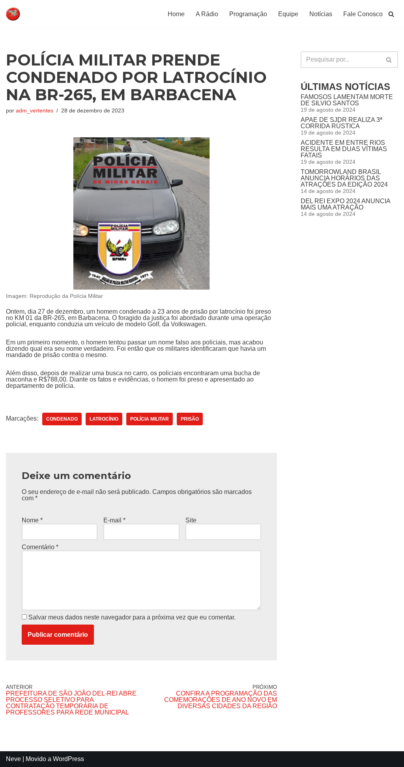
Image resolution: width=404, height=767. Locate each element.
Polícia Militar (149, 419)
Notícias (320, 14)
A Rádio (207, 14)
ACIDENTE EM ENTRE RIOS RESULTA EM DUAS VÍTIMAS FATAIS (344, 149)
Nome (32, 520)
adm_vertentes (34, 110)
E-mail (114, 520)
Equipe (288, 14)
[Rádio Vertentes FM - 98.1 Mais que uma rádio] (29, 14)
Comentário (40, 547)
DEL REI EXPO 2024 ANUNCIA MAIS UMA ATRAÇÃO (345, 204)
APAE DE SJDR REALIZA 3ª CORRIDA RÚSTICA (341, 122)
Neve (13, 759)
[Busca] (391, 14)
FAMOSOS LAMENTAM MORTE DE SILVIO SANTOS (347, 100)
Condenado (62, 419)
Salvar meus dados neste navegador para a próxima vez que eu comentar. (132, 617)
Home (176, 14)
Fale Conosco (363, 14)
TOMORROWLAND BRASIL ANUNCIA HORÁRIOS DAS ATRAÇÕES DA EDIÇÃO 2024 (344, 178)
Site (190, 520)
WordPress (68, 759)
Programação (248, 14)
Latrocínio (104, 419)
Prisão (190, 419)
